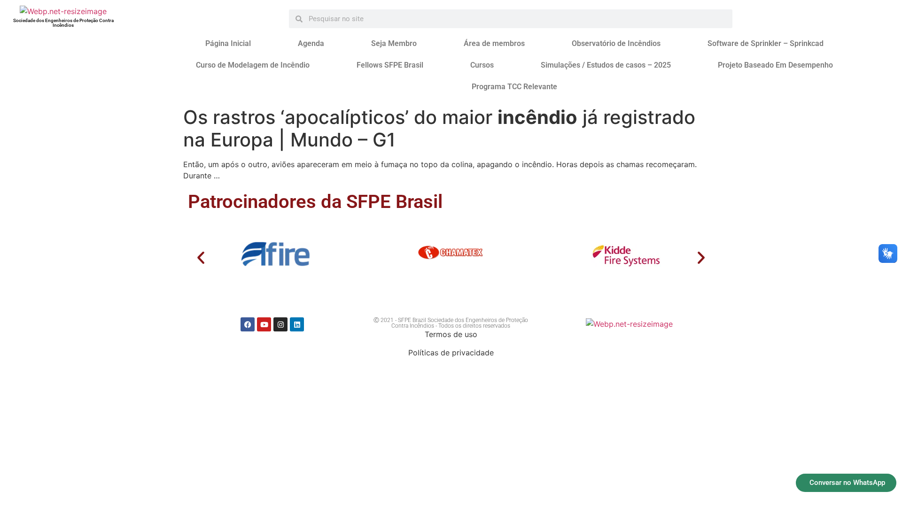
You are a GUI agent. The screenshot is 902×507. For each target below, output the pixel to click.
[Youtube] (264, 324)
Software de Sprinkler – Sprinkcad (766, 43)
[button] (201, 257)
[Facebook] (248, 324)
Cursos (482, 65)
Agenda (311, 43)
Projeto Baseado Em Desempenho (775, 65)
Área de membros (494, 43)
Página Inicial (228, 43)
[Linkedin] (297, 324)
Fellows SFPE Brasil (390, 65)
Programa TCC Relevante (514, 86)
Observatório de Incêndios (616, 43)
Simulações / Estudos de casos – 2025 (606, 65)
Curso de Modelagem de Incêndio (253, 65)
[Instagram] (280, 324)
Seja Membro (394, 43)
